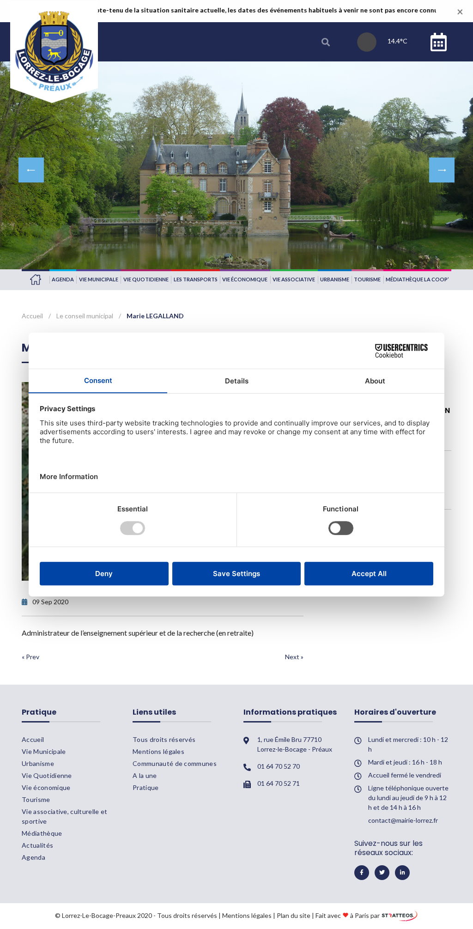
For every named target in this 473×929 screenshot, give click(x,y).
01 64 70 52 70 (278, 766)
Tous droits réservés (164, 739)
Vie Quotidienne (146, 279)
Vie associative (294, 279)
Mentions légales (158, 751)
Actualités (37, 845)
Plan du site (293, 915)
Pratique (146, 787)
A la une (145, 775)
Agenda (63, 279)
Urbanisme (334, 279)
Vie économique (244, 279)
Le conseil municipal (84, 316)
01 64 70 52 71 (278, 783)
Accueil (35, 279)
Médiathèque (42, 833)
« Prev (30, 657)
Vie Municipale (98, 279)
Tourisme (367, 279)
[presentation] (31, 170)
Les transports (196, 279)
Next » (294, 657)
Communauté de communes (175, 763)
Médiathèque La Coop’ (417, 279)
